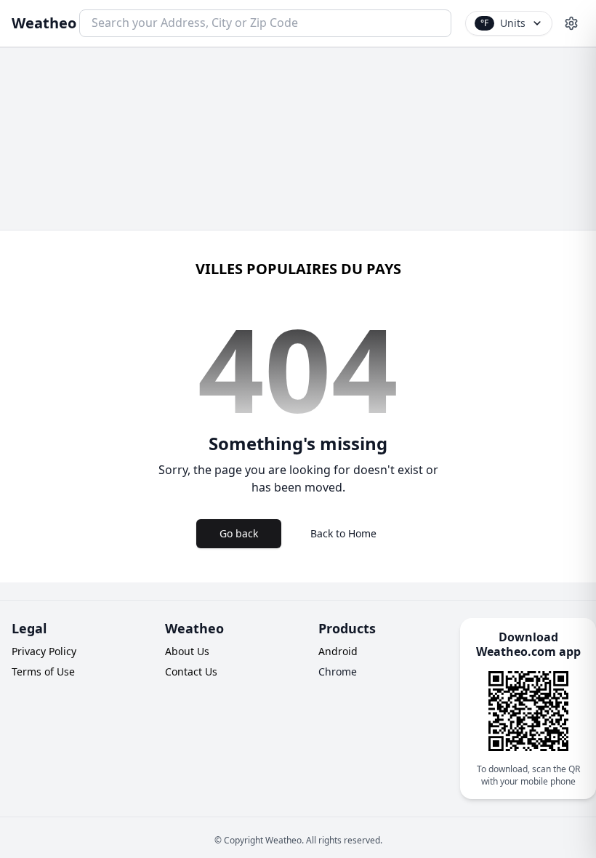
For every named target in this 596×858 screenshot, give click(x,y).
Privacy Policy (44, 651)
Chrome (337, 671)
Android (338, 651)
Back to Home (343, 533)
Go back (239, 533)
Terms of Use (43, 671)
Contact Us (191, 671)
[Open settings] (571, 23)
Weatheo (44, 23)
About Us (187, 651)
